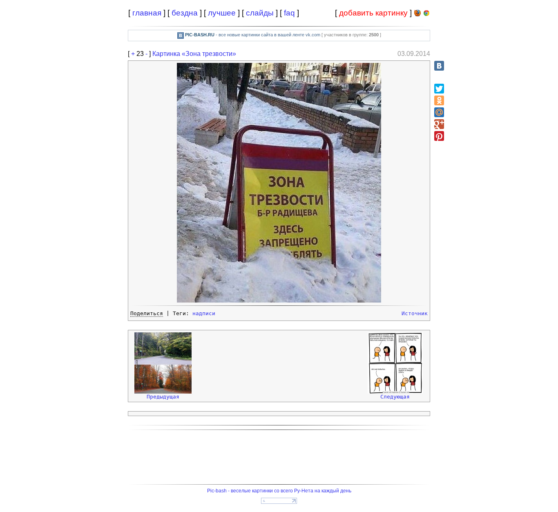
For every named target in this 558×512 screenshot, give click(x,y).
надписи (203, 313)
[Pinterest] (439, 136)
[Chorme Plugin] (426, 14)
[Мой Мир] (439, 112)
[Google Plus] (439, 124)
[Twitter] (439, 88)
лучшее (222, 13)
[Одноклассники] (439, 100)
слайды (260, 13)
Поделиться (146, 313)
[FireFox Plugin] (417, 14)
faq (289, 13)
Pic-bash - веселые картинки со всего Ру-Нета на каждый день (279, 491)
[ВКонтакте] (439, 66)
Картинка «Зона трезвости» (194, 53)
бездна (185, 13)
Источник (415, 313)
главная (146, 13)
